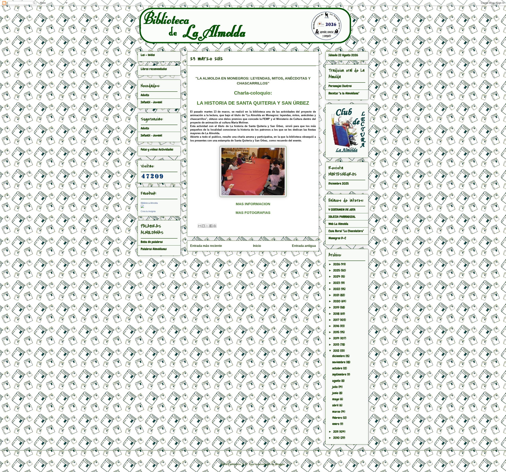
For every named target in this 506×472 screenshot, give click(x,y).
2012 (336, 351)
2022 (337, 289)
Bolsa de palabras (152, 242)
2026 (337, 264)
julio (335, 387)
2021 (336, 295)
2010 (336, 438)
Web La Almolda (338, 224)
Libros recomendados (154, 69)
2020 (337, 301)
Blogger (280, 464)
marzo (336, 411)
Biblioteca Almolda (149, 203)
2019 (336, 307)
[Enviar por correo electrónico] (200, 226)
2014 (336, 338)
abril (335, 405)
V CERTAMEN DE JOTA (342, 210)
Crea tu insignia (148, 211)
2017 (336, 320)
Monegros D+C (337, 238)
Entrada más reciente (206, 245)
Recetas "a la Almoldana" (344, 93)
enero (336, 424)
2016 (336, 326)
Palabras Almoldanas (154, 249)
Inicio (257, 245)
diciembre (339, 356)
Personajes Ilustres (340, 86)
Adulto (145, 95)
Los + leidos (148, 55)
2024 (337, 276)
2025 (337, 270)
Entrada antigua (304, 245)
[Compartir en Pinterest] (215, 226)
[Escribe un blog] (203, 226)
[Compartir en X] (207, 226)
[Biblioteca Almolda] (142, 207)
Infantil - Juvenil (151, 102)
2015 (336, 332)
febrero (337, 418)
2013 (336, 344)
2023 (337, 283)
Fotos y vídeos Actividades (157, 149)
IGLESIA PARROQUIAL (342, 217)
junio (335, 393)
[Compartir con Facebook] (211, 226)
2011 (336, 431)
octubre (337, 368)
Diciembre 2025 (339, 183)
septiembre (339, 374)
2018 (336, 314)
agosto (336, 381)
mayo (336, 399)
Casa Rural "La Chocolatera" (346, 231)
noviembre (339, 362)
